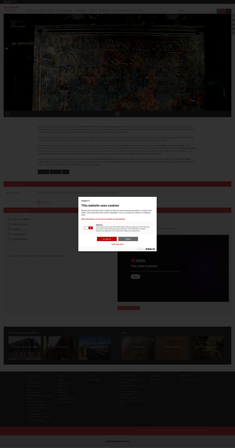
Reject (128, 239)
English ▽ (85, 201)
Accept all (107, 239)
